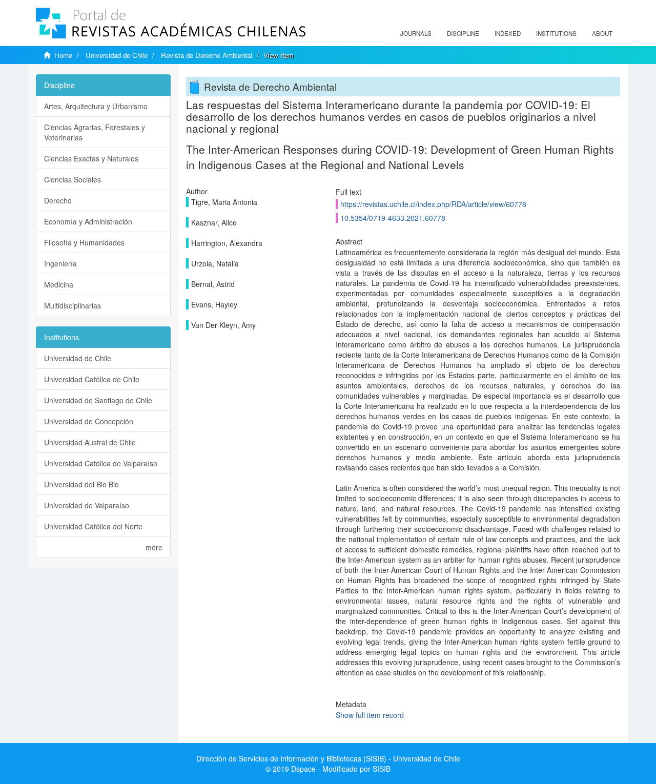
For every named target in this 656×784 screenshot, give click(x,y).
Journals (416, 33)
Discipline (463, 33)
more (154, 547)
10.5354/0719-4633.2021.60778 (392, 218)
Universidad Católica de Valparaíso (100, 463)
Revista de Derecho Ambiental (206, 55)
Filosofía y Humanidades (84, 242)
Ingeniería (60, 263)
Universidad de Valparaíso (86, 505)
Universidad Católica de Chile (91, 379)
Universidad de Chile (117, 55)
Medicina (58, 284)
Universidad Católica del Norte (93, 526)
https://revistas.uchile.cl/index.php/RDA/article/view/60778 (433, 204)
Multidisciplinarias (72, 305)
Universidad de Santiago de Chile (98, 400)
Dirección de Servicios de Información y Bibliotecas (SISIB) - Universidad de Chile (328, 758)
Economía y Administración (88, 221)
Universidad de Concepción (88, 421)
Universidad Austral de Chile (90, 442)
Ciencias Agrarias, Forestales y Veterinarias (94, 132)
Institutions (556, 33)
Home (63, 55)
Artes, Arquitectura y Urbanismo (96, 106)
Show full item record (370, 715)
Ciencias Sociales (72, 179)
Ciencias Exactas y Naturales (91, 158)
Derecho (58, 200)
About (602, 33)
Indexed (508, 33)
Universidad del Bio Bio (81, 484)
